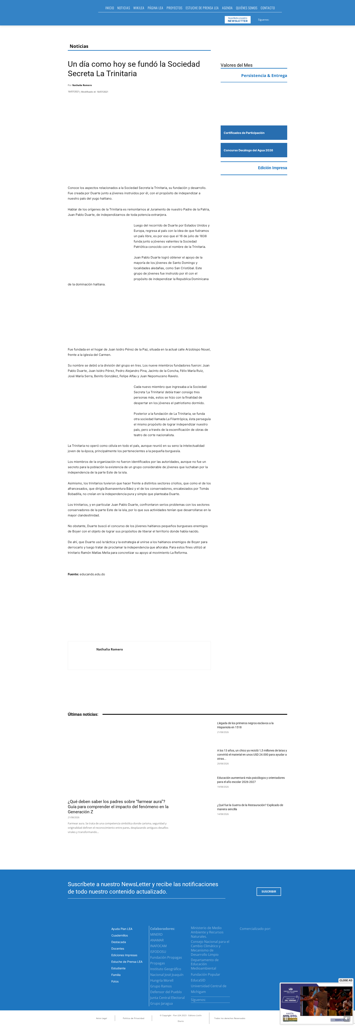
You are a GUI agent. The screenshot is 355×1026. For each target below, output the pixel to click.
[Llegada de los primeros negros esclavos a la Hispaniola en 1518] (198, 732)
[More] (206, 86)
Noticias (79, 46)
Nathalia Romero (82, 85)
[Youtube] (287, 18)
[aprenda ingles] (254, 93)
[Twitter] (282, 18)
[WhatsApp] (195, 86)
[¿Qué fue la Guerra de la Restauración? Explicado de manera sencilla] (198, 814)
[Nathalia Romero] (82, 655)
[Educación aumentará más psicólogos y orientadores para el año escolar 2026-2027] (198, 787)
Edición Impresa (272, 167)
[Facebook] (272, 18)
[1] (254, 113)
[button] (287, 9)
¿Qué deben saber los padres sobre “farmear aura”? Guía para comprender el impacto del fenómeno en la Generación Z (118, 806)
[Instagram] (277, 18)
